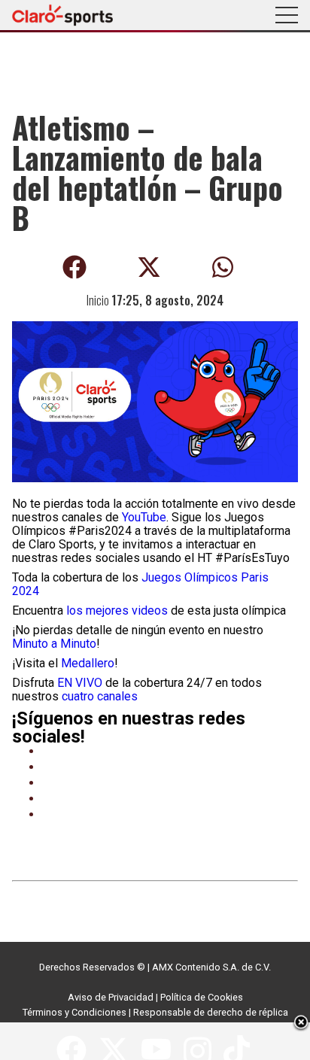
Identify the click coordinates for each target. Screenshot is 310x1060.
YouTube (144, 517)
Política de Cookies (201, 997)
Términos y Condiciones (74, 1012)
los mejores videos (117, 610)
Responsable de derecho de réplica (210, 1012)
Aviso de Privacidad (110, 997)
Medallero (87, 663)
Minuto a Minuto (54, 643)
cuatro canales (100, 696)
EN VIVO (79, 683)
